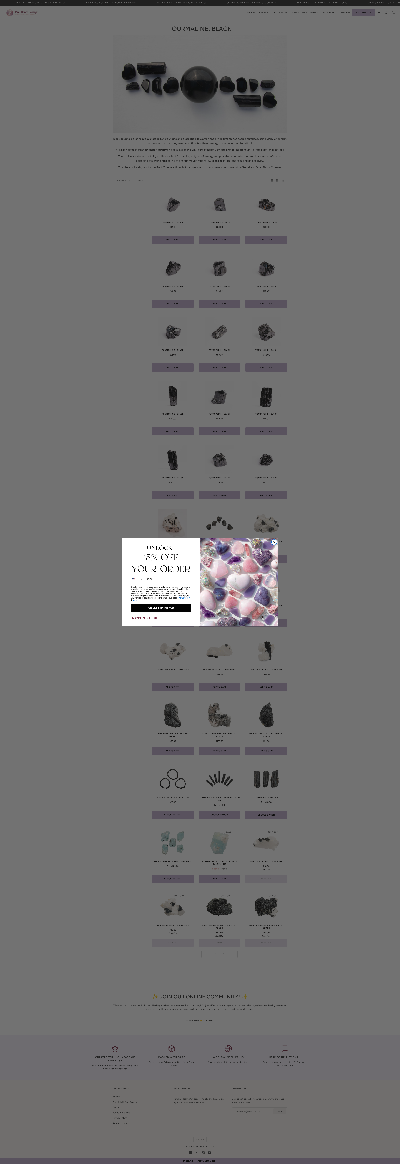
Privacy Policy (184, 598)
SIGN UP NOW (161, 608)
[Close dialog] (274, 542)
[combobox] (137, 579)
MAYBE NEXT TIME (145, 618)
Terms (135, 600)
